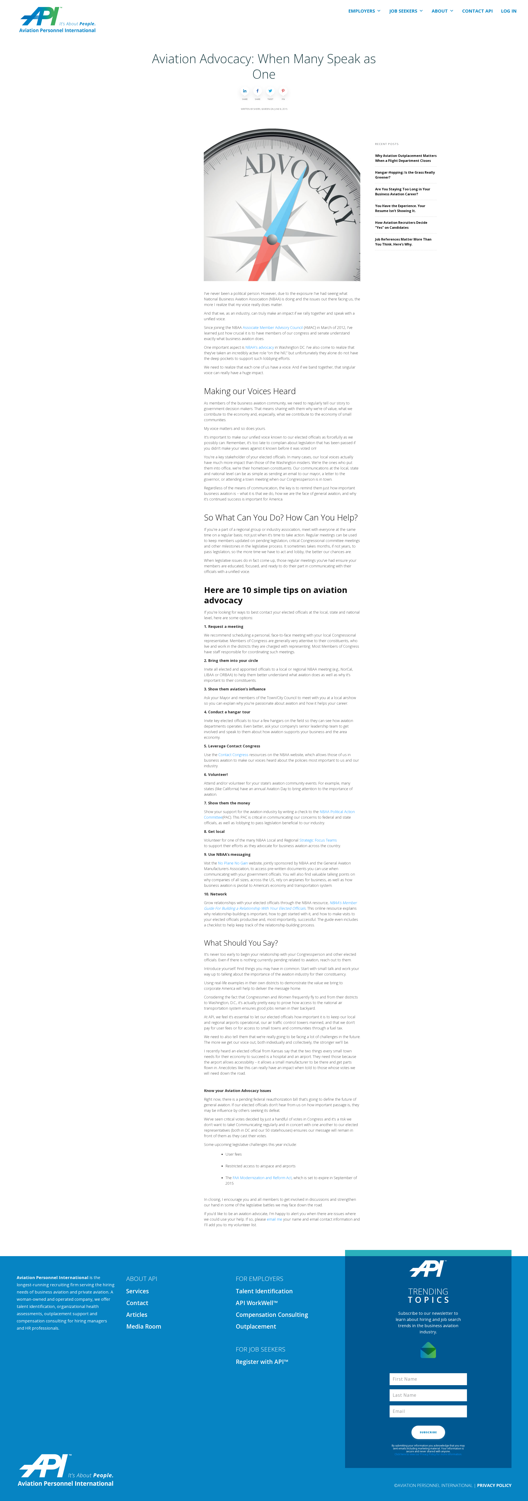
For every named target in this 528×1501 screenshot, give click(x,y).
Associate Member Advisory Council (273, 327)
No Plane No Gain (233, 863)
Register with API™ (262, 1362)
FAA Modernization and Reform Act (262, 1177)
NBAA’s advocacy (259, 347)
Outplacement (256, 1326)
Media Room (143, 1326)
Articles (136, 1314)
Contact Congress (233, 754)
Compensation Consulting (272, 1314)
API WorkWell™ (257, 1303)
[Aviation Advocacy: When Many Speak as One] (282, 205)
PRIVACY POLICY (494, 1485)
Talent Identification (264, 1291)
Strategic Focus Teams (318, 840)
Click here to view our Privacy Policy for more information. (428, 1454)
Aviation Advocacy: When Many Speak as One (264, 66)
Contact (137, 1303)
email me (274, 1219)
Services (137, 1291)
